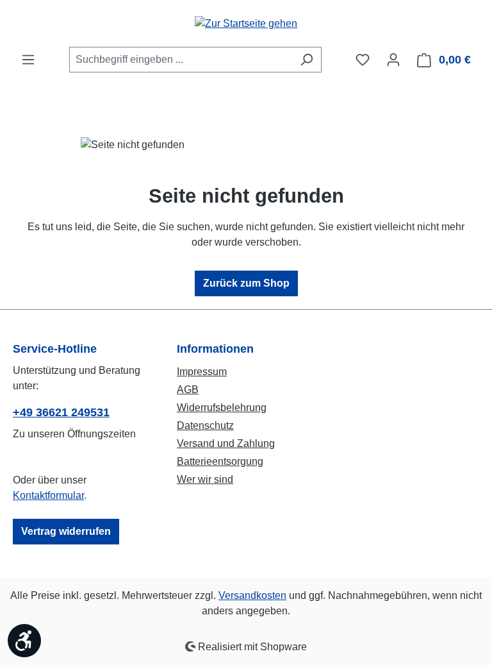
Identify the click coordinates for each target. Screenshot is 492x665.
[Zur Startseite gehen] (246, 23)
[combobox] (180, 59)
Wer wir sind (205, 479)
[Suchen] (306, 59)
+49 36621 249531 (61, 412)
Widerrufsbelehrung (221, 407)
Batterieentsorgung (220, 461)
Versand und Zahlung (226, 443)
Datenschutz (205, 425)
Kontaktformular (48, 495)
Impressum (202, 371)
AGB (188, 389)
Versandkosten (252, 595)
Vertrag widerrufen (66, 531)
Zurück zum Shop (246, 283)
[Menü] (28, 59)
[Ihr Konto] (393, 59)
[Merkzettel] (362, 59)
